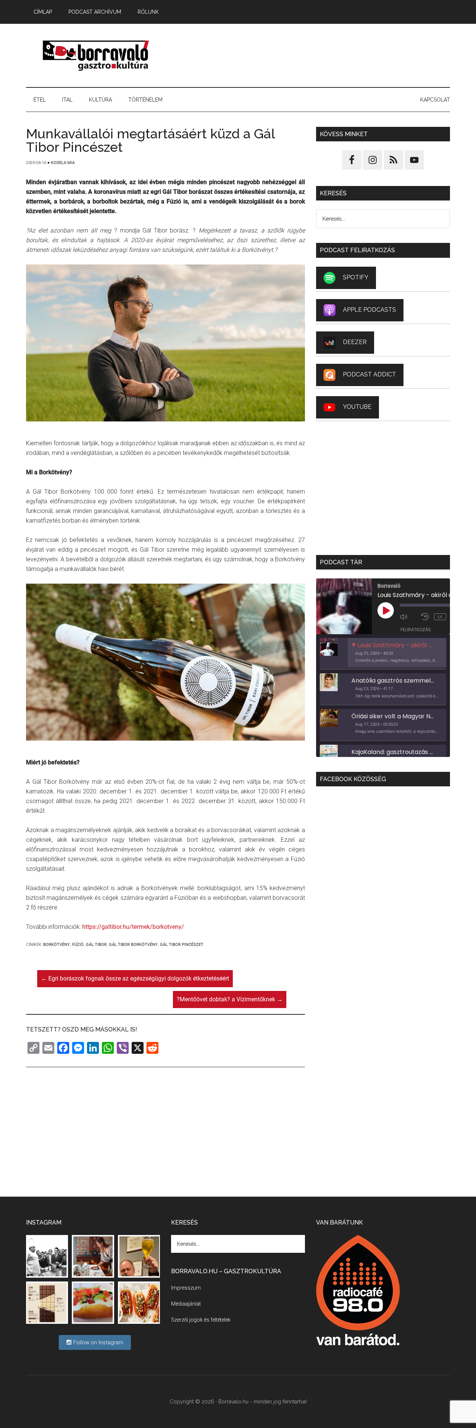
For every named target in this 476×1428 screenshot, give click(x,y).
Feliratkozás (416, 629)
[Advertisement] (314, 55)
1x (440, 616)
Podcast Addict (369, 374)
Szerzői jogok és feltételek (201, 1320)
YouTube (357, 406)
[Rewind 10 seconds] (425, 617)
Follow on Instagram (97, 1342)
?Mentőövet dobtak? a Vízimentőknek (230, 999)
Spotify (356, 277)
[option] (383, 654)
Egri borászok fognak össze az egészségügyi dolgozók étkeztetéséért (135, 978)
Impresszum (186, 1288)
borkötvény (56, 944)
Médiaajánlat (186, 1304)
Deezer (355, 342)
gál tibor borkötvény (133, 944)
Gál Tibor (96, 944)
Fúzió (78, 944)
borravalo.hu (96, 55)
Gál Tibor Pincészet (181, 944)
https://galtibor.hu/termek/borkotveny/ (133, 926)
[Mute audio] (409, 617)
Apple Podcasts (369, 309)
